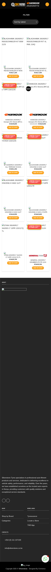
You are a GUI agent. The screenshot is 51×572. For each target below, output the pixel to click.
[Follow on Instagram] (8, 500)
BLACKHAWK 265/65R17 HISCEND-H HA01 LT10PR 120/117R (38, 211)
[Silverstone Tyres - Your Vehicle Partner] (25, 4)
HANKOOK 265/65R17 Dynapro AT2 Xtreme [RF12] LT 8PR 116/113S (13, 121)
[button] (4, 4)
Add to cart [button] (13, 76)
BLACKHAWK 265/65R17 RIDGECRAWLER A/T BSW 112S (13, 70)
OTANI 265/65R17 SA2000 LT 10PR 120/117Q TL (13, 256)
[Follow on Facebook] (4, 500)
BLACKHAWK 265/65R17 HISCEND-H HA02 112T (38, 166)
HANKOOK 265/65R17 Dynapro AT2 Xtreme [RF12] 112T (38, 121)
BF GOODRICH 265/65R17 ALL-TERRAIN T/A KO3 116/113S (13, 166)
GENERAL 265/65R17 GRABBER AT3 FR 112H (38, 261)
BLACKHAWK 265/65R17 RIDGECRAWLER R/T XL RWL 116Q (38, 70)
